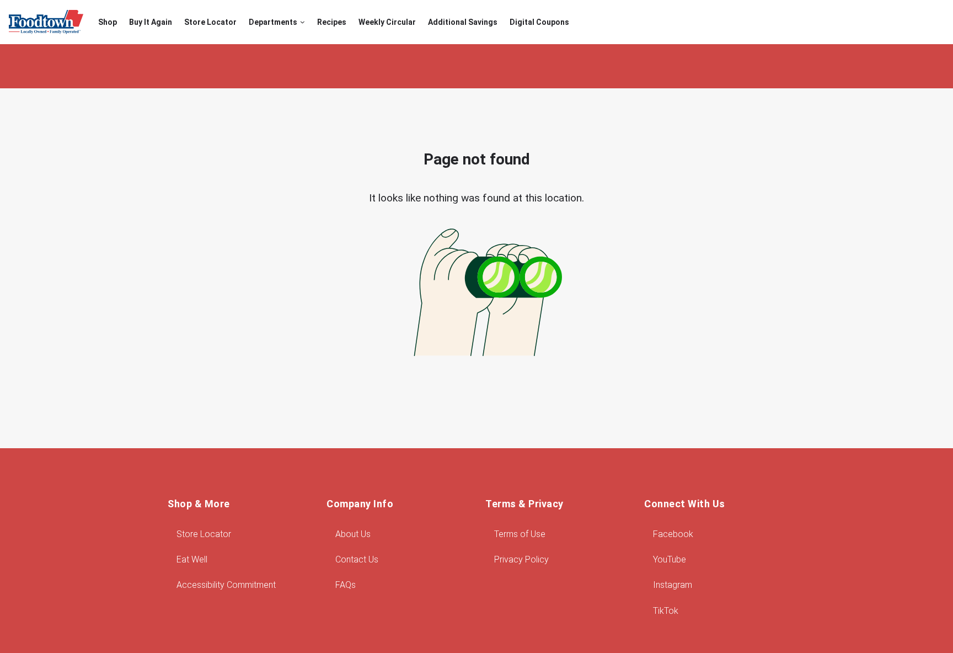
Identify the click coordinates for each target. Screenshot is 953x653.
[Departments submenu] (302, 22)
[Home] (46, 22)
